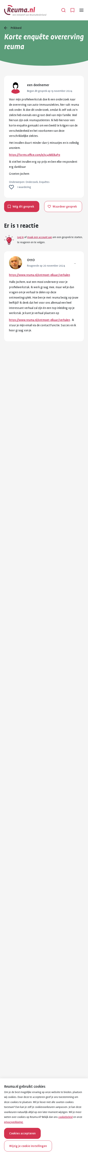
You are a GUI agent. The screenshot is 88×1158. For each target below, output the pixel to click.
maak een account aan (39, 237)
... (75, 262)
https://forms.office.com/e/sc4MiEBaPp (34, 154)
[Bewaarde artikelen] (72, 10)
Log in (20, 237)
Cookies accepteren (22, 1133)
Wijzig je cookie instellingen (28, 1146)
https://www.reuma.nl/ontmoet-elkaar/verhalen (39, 275)
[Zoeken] (63, 10)
